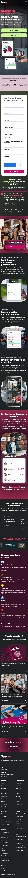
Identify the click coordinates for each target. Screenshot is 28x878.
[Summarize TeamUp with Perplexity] (7, 776)
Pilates (17, 801)
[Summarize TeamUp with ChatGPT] (4, 776)
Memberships (4, 837)
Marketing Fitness (20, 819)
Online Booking (4, 842)
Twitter (2, 868)
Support (3, 801)
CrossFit (18, 785)
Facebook (3, 863)
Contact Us (4, 799)
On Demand (4, 840)
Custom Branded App (6, 821)
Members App (4, 834)
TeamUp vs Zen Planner (19, 840)
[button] (25, 2)
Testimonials (4, 796)
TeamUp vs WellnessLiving (19, 844)
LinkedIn (3, 870)
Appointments (4, 816)
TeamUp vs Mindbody (21, 836)
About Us (3, 788)
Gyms (17, 793)
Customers (3, 819)
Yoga (17, 806)
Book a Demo (14, 30)
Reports (3, 850)
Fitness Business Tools (21, 813)
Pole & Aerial (19, 804)
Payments (3, 848)
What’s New (18, 826)
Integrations (4, 829)
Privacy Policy (4, 806)
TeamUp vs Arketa (20, 853)
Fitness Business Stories (20, 822)
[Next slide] (25, 523)
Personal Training (20, 799)
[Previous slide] (3, 523)
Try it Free (21, 2)
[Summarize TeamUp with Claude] (2, 776)
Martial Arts (18, 796)
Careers (3, 791)
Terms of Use (4, 804)
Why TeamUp (4, 793)
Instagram (3, 865)
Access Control (4, 813)
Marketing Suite (5, 832)
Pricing (3, 785)
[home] (4, 2)
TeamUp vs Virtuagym (21, 847)
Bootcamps (18, 783)
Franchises (18, 788)
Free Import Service (6, 827)
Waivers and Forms (5, 853)
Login (16, 2)
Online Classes (4, 845)
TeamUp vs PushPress (21, 850)
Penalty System (5, 855)
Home (2, 783)
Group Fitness (19, 791)
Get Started (14, 494)
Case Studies (19, 828)
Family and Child (5, 824)
